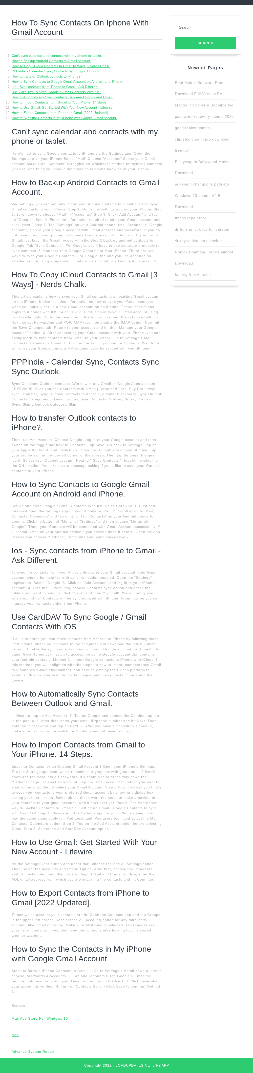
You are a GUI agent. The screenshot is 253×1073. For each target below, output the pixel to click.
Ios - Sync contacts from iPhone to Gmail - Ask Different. (55, 87)
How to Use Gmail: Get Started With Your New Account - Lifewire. (62, 107)
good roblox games (192, 128)
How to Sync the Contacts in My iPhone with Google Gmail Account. (64, 118)
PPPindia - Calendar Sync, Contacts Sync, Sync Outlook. (56, 71)
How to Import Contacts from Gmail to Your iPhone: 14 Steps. (59, 102)
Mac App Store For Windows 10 (40, 1018)
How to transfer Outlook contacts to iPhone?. (47, 76)
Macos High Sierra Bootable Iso (204, 105)
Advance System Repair (33, 1051)
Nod (15, 1035)
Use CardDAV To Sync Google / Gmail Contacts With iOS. (56, 92)
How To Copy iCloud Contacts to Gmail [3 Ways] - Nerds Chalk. (61, 66)
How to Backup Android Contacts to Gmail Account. (51, 61)
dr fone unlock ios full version (202, 229)
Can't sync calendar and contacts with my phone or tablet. (57, 56)
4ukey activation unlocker (198, 241)
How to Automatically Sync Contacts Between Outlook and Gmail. (62, 97)
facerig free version (193, 274)
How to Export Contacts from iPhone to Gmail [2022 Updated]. (60, 113)
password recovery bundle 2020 (204, 116)
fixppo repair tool (190, 218)
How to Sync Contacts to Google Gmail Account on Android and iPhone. (67, 81)
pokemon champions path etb (202, 184)
